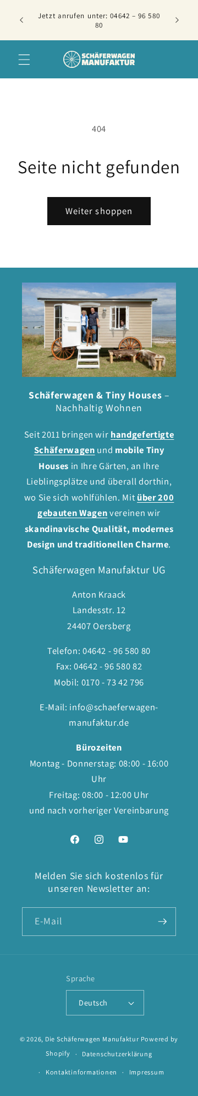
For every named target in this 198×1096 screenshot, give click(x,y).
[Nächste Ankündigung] (177, 20)
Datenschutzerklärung (117, 1054)
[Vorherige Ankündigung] (21, 20)
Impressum (146, 1072)
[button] (24, 59)
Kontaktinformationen (81, 1072)
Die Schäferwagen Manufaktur (92, 1039)
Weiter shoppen (99, 211)
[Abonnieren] (162, 921)
